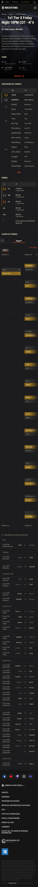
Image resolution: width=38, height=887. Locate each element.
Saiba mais (17, 76)
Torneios (11, 14)
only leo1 (28, 315)
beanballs (15, 100)
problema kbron (16, 133)
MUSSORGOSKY (30, 302)
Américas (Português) (13, 785)
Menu (35, 8)
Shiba (27, 282)
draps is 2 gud (6, 273)
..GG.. (27, 401)
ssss (27, 348)
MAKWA (28, 417)
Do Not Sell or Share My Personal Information (15, 832)
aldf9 (25, 156)
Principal (4, 14)
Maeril (26, 114)
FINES (27, 434)
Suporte (5, 792)
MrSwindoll (27, 161)
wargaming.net (11, 841)
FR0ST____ (27, 147)
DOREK (4, 269)
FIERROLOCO (28, 133)
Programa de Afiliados (10, 801)
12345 (13, 95)
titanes (27, 463)
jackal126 (27, 128)
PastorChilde (16, 166)
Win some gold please (31, 496)
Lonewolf (28, 480)
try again (14, 156)
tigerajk (26, 137)
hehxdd (14, 104)
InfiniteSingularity (29, 166)
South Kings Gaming (16, 142)
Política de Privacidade (11, 814)
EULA (3, 810)
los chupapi (29, 331)
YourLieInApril (28, 109)
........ (27, 513)
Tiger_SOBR (27, 123)
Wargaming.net (12, 883)
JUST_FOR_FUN (16, 152)
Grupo (5, 250)
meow (13, 109)
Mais (19, 172)
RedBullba (27, 152)
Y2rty (13, 119)
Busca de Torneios (20, 14)
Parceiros (5, 797)
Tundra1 (14, 147)
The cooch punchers (16, 128)
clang (27, 381)
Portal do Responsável (11, 818)
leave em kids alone (16, 138)
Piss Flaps (28, 450)
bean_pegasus (28, 100)
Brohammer (27, 104)
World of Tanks (10, 8)
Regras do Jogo (8, 822)
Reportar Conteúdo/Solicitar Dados (16, 805)
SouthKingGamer (29, 142)
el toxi (27, 368)
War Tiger (14, 123)
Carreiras (6, 827)
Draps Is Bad (15, 114)
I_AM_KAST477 (29, 95)
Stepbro (14, 161)
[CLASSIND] (5, 851)
